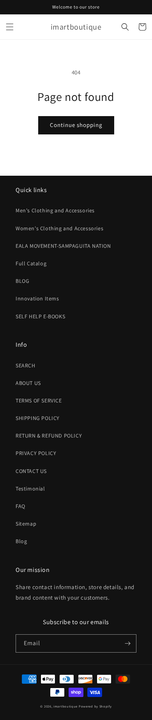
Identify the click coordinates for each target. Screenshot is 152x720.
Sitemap (26, 523)
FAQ (20, 506)
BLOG (22, 280)
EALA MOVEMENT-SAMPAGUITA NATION (63, 245)
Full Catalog (31, 263)
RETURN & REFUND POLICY (49, 435)
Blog (21, 541)
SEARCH (25, 365)
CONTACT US (31, 471)
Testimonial (30, 488)
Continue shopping (76, 125)
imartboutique (65, 706)
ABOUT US (28, 382)
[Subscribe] (127, 643)
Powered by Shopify (95, 706)
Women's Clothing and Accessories (59, 228)
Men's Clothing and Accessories (55, 210)
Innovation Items (37, 298)
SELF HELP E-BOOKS (40, 316)
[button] (9, 26)
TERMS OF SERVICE (39, 400)
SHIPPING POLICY (38, 418)
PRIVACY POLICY (36, 453)
